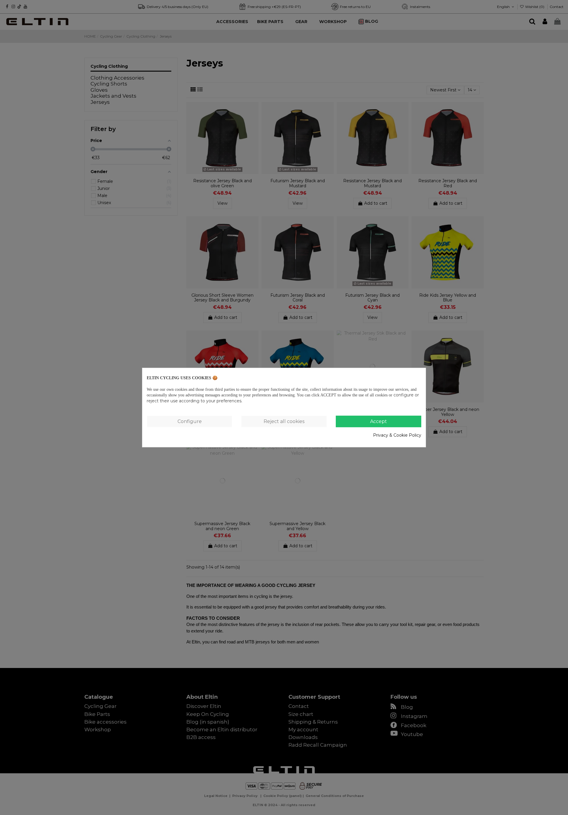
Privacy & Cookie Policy (397, 435)
